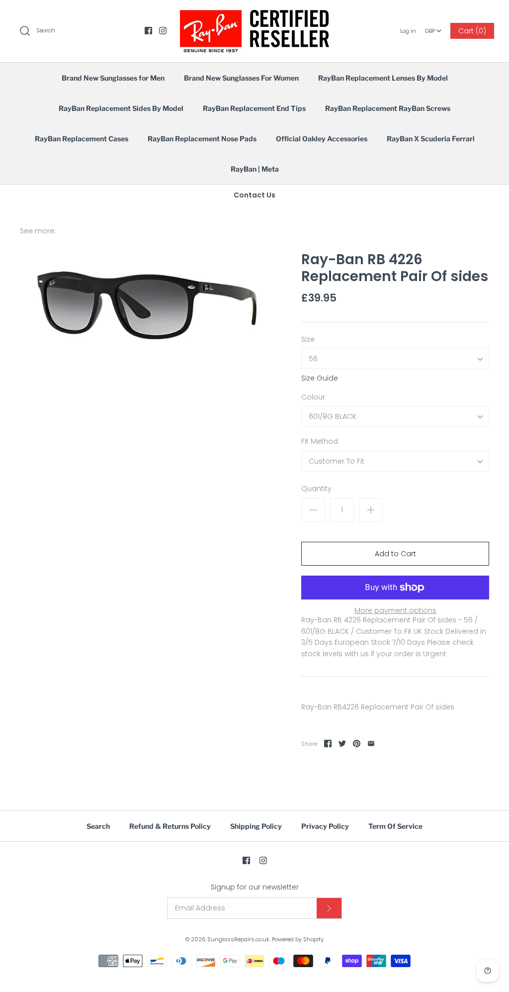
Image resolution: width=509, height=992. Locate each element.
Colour (313, 397)
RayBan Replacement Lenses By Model (383, 78)
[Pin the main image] (356, 743)
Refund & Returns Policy (170, 826)
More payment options (395, 610)
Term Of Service (395, 826)
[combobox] (433, 27)
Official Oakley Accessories (321, 138)
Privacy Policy (325, 826)
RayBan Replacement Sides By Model (121, 108)
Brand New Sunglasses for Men (113, 78)
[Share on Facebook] (328, 743)
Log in (408, 31)
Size (308, 339)
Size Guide (319, 378)
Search (98, 826)
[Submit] (329, 908)
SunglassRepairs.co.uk (238, 939)
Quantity (316, 489)
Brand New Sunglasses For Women (241, 78)
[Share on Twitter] (342, 743)
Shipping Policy (256, 826)
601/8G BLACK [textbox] (332, 416)
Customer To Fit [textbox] (336, 461)
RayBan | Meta (255, 169)
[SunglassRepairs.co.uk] (254, 15)
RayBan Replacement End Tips (254, 108)
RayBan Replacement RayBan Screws (387, 108)
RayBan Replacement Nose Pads (202, 138)
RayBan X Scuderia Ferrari (431, 138)
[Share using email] (371, 743)
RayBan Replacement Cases (81, 138)
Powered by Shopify (298, 939)
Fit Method (319, 441)
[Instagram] (163, 30)
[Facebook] (148, 30)
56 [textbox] (313, 359)
